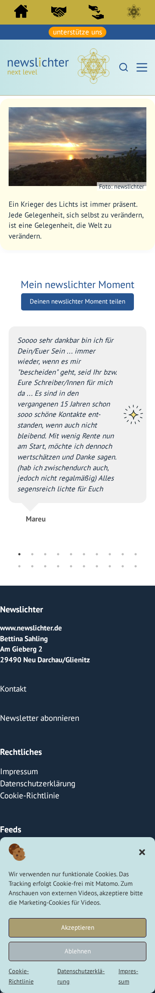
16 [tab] (84, 565)
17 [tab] (97, 565)
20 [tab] (135, 565)
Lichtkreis (134, 11)
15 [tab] (71, 565)
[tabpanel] (77, 420)
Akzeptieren (77, 927)
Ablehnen (78, 951)
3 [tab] (45, 553)
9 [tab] (122, 553)
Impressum (17, 765)
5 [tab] (71, 553)
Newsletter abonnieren (36, 714)
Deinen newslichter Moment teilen (77, 300)
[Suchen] (123, 66)
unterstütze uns (77, 31)
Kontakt (12, 686)
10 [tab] (135, 553)
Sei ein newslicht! (96, 11)
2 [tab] (32, 553)
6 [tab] (84, 553)
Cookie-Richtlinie (27, 787)
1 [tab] (19, 553)
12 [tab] (32, 565)
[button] (142, 852)
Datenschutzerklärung (34, 776)
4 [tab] (58, 553)
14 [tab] (58, 565)
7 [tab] (97, 553)
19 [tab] (122, 565)
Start (21, 11)
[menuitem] (20, 13)
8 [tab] (109, 553)
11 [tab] (19, 565)
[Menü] (141, 66)
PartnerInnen (58, 11)
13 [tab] (45, 565)
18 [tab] (109, 565)
